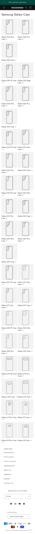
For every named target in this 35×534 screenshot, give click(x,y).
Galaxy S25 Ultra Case (7, 105)
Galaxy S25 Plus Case (24, 105)
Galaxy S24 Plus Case (7, 171)
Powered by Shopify (24, 530)
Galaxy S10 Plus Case (24, 375)
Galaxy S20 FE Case (9, 328)
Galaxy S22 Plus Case (24, 240)
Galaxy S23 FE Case (9, 193)
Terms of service (10, 461)
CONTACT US (8, 483)
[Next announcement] (31, 2)
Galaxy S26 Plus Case (24, 38)
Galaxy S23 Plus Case (7, 217)
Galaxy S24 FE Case (9, 147)
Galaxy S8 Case (23, 440)
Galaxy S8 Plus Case (9, 440)
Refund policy (9, 452)
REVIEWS (7, 479)
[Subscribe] (28, 496)
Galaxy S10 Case (24, 397)
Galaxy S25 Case (7, 127)
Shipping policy (9, 466)
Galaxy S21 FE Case (8, 282)
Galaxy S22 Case (7, 262)
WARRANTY (8, 474)
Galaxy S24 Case (24, 170)
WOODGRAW (14, 530)
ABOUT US (7, 470)
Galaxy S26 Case (7, 60)
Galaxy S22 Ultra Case (7, 240)
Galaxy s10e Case (8, 397)
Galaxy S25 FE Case (9, 80)
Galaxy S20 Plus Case (7, 352)
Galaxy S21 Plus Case (7, 306)
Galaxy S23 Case (24, 216)
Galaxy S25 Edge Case (24, 81)
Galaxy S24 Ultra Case (24, 148)
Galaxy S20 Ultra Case (24, 329)
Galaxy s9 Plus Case (9, 417)
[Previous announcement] (3, 2)
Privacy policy (9, 457)
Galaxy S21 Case (24, 305)
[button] (4, 7)
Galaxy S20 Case (24, 351)
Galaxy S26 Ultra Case (7, 38)
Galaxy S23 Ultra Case (24, 194)
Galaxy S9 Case (23, 417)
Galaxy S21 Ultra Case (24, 283)
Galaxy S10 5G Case (9, 374)
